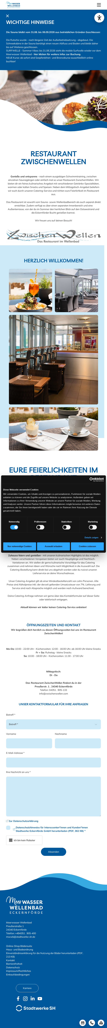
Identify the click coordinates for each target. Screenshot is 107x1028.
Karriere (27, 988)
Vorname (11, 733)
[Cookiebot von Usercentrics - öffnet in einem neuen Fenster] (91, 479)
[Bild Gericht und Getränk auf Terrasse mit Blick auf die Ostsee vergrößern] (30, 290)
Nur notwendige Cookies (20, 546)
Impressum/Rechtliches (18, 970)
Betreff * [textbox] (13, 724)
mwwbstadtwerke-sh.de (20, 936)
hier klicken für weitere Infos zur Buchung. (57, 54)
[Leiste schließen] (7, 15)
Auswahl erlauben (53, 546)
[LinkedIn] (32, 998)
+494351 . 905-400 (25, 933)
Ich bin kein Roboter (24, 840)
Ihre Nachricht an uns (18, 772)
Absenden (53, 851)
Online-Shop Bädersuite (19, 946)
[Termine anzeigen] (82, 1023)
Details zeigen (91, 537)
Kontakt (10, 960)
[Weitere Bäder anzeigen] (101, 1023)
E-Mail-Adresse (15, 752)
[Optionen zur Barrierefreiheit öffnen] (99, 18)
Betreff (10, 714)
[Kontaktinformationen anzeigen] (92, 1023)
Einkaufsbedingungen (18, 974)
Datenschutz (13, 967)
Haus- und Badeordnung (19, 949)
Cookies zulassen (87, 546)
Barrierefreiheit (14, 963)
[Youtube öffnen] (39, 998)
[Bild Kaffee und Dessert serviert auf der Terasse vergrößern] (53, 428)
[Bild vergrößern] (53, 235)
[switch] (40, 527)
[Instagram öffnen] (25, 998)
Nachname (61, 733)
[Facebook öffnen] (18, 998)
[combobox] (53, 724)
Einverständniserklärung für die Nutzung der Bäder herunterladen (41, 953)
